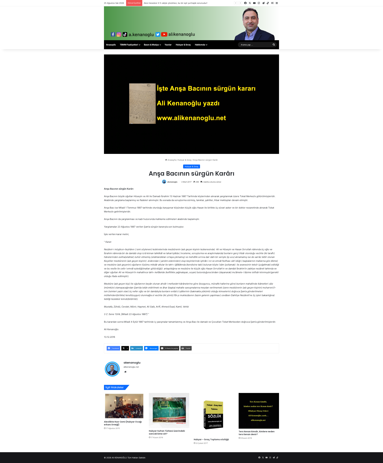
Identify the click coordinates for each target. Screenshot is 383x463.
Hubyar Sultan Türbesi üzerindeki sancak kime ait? (167, 432)
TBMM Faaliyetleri (129, 44)
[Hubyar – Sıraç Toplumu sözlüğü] (214, 415)
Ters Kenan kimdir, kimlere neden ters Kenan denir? (257, 433)
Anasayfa (111, 44)
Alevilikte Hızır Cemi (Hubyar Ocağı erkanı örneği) (123, 423)
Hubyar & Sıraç (183, 44)
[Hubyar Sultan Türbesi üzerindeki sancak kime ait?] (169, 410)
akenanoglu (172, 182)
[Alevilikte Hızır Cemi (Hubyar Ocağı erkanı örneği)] (124, 406)
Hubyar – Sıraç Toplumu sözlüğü (211, 439)
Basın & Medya (151, 44)
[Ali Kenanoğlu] (191, 23)
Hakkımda (200, 44)
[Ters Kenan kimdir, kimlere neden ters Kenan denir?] (259, 411)
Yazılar (168, 44)
